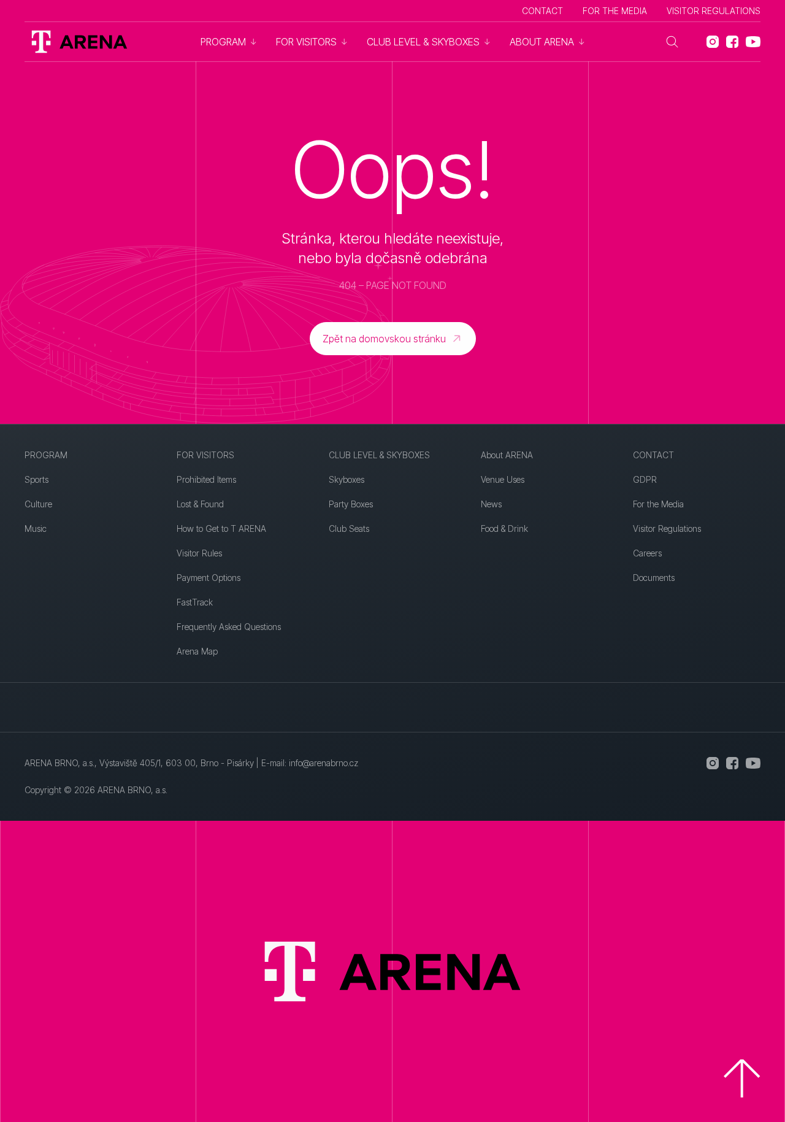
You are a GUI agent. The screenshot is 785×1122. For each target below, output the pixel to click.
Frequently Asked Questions (229, 626)
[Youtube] (753, 41)
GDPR (645, 479)
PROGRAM (46, 455)
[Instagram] (712, 42)
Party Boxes (351, 504)
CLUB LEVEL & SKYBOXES (379, 455)
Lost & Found (200, 504)
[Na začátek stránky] (742, 1078)
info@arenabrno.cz (323, 763)
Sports (36, 479)
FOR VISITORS (205, 455)
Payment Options (208, 577)
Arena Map (197, 651)
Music (36, 528)
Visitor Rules (199, 553)
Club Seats (349, 528)
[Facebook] (732, 42)
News (491, 504)
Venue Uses (502, 479)
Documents (654, 577)
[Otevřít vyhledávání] (672, 41)
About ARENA (507, 455)
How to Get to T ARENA (221, 528)
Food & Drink (504, 528)
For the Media (615, 11)
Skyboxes (346, 479)
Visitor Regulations (713, 11)
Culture (38, 504)
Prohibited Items (206, 479)
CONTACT (542, 11)
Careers (647, 553)
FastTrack (195, 602)
